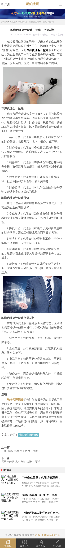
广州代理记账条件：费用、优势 (19, 451)
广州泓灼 (4, 22)
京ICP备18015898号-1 (47, 534)
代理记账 (13, 22)
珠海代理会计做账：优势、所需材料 (41, 22)
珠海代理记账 (15, 399)
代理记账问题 (22, 22)
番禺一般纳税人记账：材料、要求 (20, 461)
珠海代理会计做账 (28, 434)
